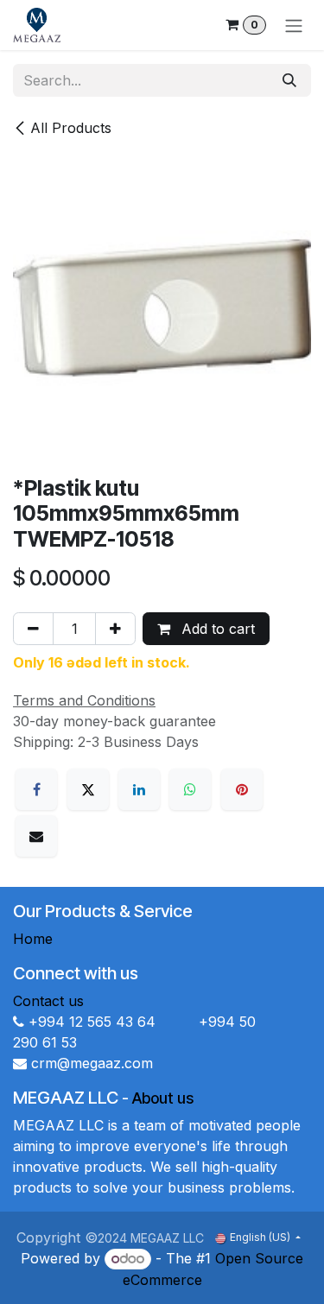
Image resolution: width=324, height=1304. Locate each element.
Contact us (48, 1001)
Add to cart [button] (216, 628)
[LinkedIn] (139, 789)
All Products (70, 127)
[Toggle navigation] (293, 25)
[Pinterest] (242, 789)
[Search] (289, 80)
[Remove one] (33, 628)
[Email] (36, 836)
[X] (88, 789)
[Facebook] (36, 789)
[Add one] (115, 628)
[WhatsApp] (190, 789)
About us (163, 1098)
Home (33, 938)
